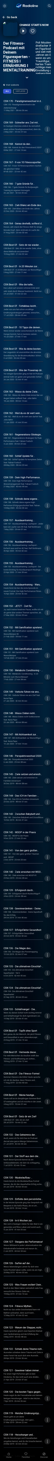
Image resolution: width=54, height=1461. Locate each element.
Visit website (12, 85)
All (7, 91)
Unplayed (20, 91)
